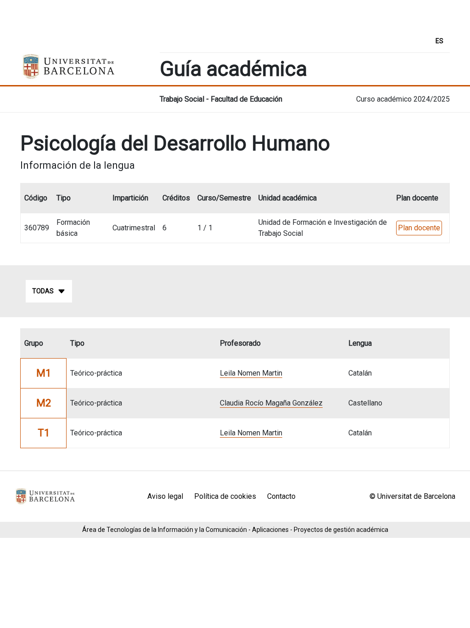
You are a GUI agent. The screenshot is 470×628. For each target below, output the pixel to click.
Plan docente (419, 227)
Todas (43, 291)
